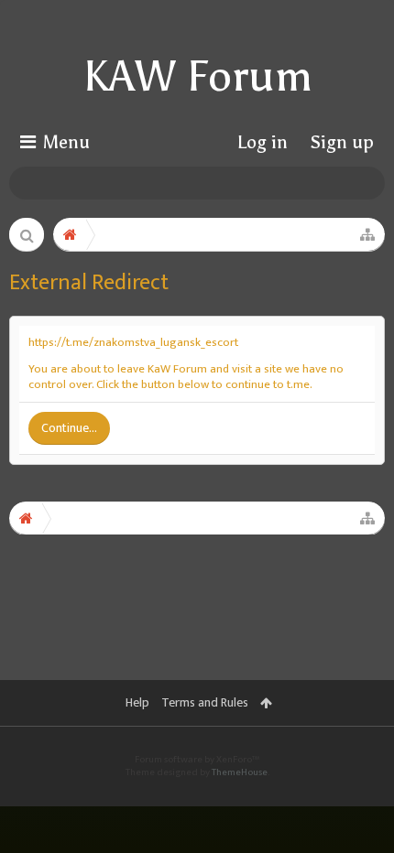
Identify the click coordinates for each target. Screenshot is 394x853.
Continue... (69, 427)
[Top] (356, 770)
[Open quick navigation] (367, 234)
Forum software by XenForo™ (197, 759)
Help (137, 702)
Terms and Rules (204, 702)
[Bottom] (356, 813)
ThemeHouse (240, 772)
